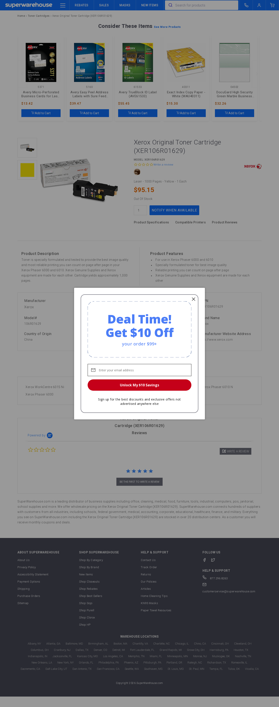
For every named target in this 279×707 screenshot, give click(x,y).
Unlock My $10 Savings (139, 385)
